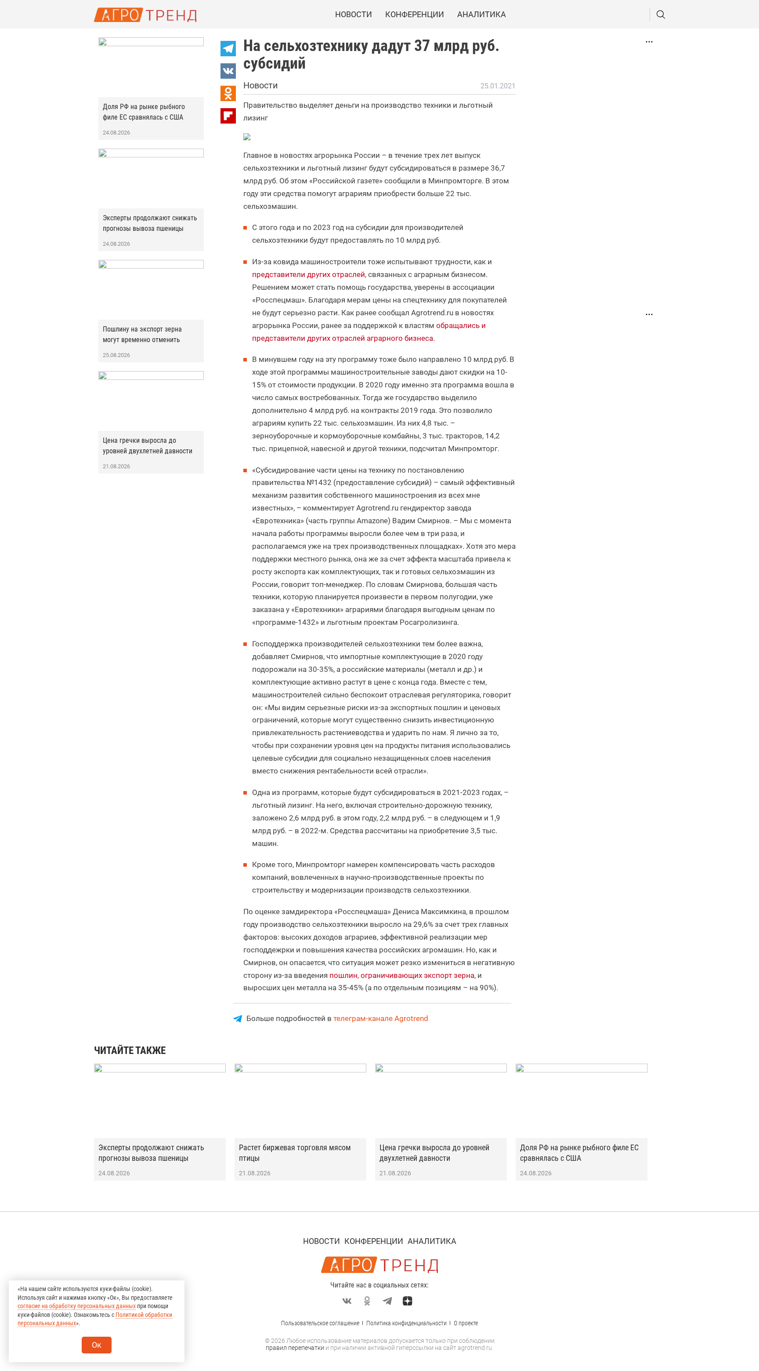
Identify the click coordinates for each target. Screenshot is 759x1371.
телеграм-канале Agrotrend (380, 1018)
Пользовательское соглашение (320, 1323)
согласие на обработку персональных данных (77, 1305)
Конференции (414, 14)
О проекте (466, 1323)
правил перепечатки (295, 1347)
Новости (353, 14)
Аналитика (481, 14)
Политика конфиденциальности (406, 1323)
